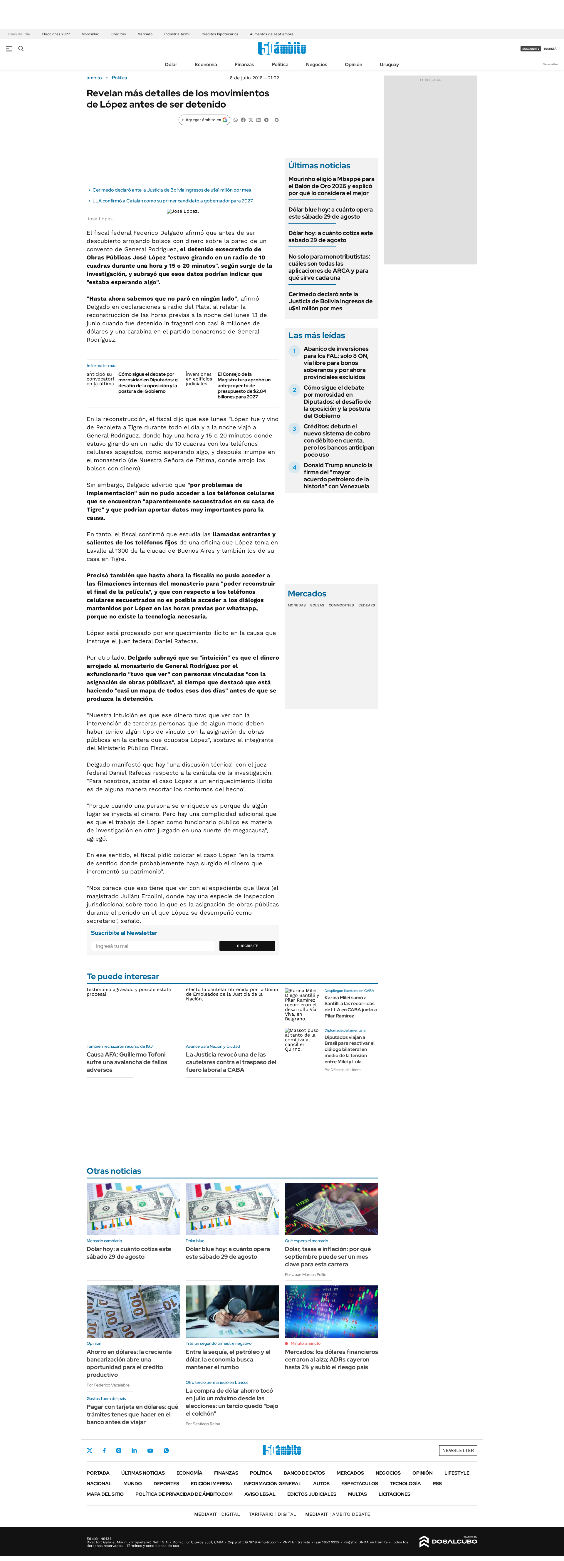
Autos (321, 1483)
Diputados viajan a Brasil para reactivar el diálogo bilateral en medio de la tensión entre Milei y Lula (350, 1049)
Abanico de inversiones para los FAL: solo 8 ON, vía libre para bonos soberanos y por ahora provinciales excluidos (336, 363)
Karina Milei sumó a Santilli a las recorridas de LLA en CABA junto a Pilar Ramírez (351, 1007)
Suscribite (247, 946)
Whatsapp (166, 1450)
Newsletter (550, 64)
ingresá (550, 48)
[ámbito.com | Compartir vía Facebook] (243, 119)
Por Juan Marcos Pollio (305, 1274)
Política (280, 64)
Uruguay (389, 64)
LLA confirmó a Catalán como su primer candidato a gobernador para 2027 (173, 201)
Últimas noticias (143, 1473)
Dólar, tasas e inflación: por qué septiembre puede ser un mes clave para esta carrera (328, 1256)
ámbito (94, 78)
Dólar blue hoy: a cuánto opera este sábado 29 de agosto (330, 213)
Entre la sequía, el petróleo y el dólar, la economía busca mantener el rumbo (228, 1359)
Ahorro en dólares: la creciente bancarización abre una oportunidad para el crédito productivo (129, 1363)
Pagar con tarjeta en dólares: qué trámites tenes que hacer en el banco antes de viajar (132, 1414)
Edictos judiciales (311, 1494)
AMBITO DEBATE (337, 1514)
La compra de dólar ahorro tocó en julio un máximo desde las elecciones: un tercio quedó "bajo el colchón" (232, 1402)
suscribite (530, 48)
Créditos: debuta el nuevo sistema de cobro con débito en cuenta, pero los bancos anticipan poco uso (339, 440)
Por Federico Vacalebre (108, 1385)
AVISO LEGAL (260, 1494)
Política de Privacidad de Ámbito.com (184, 1494)
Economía (206, 64)
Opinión (353, 64)
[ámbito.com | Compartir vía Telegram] (266, 119)
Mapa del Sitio (105, 1494)
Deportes (166, 1483)
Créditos (118, 34)
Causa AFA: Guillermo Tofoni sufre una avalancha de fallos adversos (127, 1062)
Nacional (99, 1483)
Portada (98, 1473)
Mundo (132, 1483)
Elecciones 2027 (56, 34)
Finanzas (244, 64)
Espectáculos (359, 1483)
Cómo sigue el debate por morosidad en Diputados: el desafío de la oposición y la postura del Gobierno (148, 382)
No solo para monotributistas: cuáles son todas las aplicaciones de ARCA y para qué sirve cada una (329, 267)
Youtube (150, 1450)
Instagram (118, 1450)
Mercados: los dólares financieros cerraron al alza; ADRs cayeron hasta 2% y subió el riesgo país (331, 1359)
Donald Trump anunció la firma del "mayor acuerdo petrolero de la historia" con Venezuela (338, 475)
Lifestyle (456, 1473)
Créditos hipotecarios (220, 34)
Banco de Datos (304, 1473)
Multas (357, 1494)
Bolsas (317, 605)
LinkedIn (134, 1450)
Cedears (366, 605)
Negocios (316, 64)
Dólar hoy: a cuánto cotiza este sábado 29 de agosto (330, 236)
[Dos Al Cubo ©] (448, 1541)
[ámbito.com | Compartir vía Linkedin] (258, 119)
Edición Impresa (211, 1483)
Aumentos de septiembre (271, 34)
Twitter (90, 1450)
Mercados (350, 1473)
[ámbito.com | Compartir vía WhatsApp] (235, 119)
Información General (272, 1483)
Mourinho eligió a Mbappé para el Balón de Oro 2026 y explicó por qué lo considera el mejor (331, 186)
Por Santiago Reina (203, 1423)
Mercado (144, 34)
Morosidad (91, 34)
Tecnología (405, 1483)
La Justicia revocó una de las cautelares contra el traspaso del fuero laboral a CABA (231, 1062)
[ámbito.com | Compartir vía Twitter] (251, 119)
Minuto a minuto (305, 1343)
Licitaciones (394, 1494)
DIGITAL (217, 1514)
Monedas (297, 605)
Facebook (104, 1450)
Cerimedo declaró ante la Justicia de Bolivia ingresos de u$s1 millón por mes (172, 190)
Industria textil (177, 34)
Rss (437, 1483)
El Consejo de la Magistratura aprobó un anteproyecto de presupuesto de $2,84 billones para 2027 (244, 385)
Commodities (341, 605)
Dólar (171, 64)
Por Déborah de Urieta (342, 1069)
